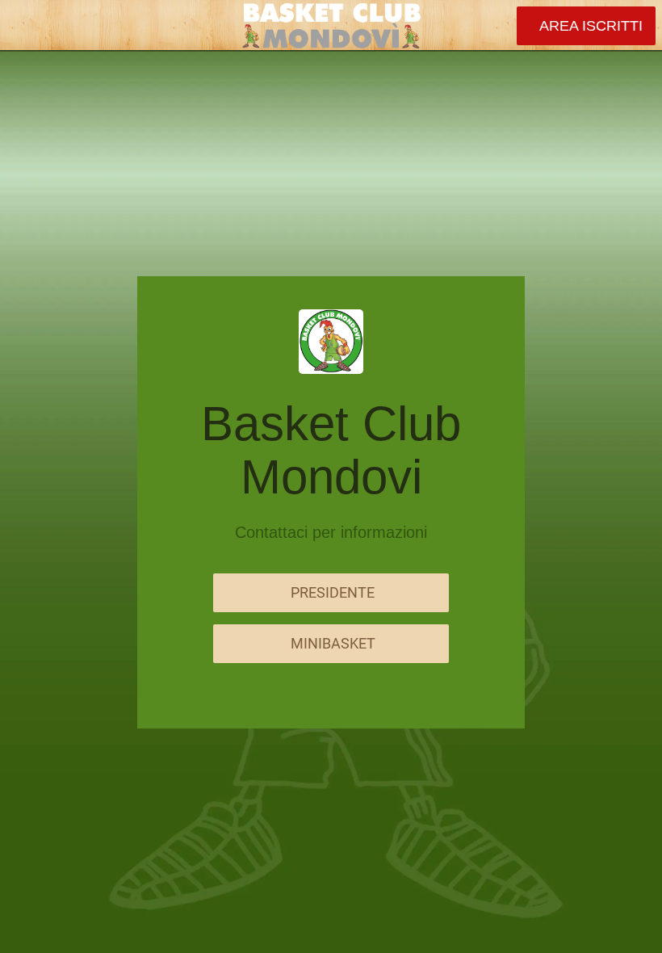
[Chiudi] (26, 26)
